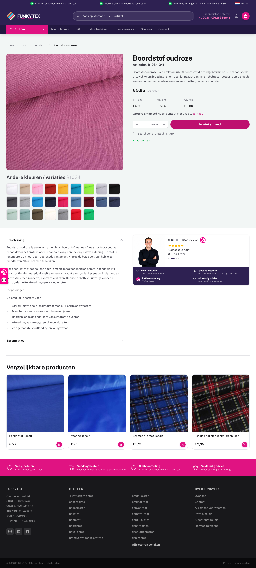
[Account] (236, 16)
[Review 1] (168, 258)
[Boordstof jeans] (76, 201)
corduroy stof (140, 519)
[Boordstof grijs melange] (24, 201)
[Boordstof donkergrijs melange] (63, 214)
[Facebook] (27, 531)
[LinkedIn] (18, 531)
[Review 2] (173, 258)
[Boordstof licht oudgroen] (12, 214)
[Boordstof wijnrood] (88, 201)
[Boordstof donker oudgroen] (24, 214)
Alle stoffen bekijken (146, 544)
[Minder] (137, 124)
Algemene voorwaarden (210, 507)
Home (10, 45)
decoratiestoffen (143, 531)
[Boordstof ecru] (50, 214)
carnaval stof (140, 513)
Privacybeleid (203, 513)
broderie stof (140, 495)
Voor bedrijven (99, 29)
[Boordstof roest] (50, 189)
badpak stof (77, 507)
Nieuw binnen (60, 29)
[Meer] (164, 124)
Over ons (146, 29)
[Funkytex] (23, 16)
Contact (163, 29)
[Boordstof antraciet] (12, 201)
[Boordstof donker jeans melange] (114, 201)
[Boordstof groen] (88, 214)
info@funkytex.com (19, 510)
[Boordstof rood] (76, 214)
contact (197, 113)
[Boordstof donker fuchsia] (63, 201)
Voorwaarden (242, 563)
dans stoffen (140, 525)
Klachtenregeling (206, 519)
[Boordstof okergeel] (63, 189)
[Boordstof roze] (37, 189)
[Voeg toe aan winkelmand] (59, 444)
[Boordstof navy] (50, 201)
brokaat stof (140, 501)
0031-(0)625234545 (19, 505)
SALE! (79, 29)
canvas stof (139, 507)
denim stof (139, 537)
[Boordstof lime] (88, 189)
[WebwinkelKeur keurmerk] (203, 240)
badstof (74, 513)
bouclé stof (76, 531)
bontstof (75, 519)
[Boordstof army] (37, 214)
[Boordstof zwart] (114, 189)
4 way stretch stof (81, 495)
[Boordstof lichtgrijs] (101, 189)
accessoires (77, 501)
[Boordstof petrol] (76, 189)
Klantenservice (124, 29)
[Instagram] (10, 531)
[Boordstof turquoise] (37, 201)
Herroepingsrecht (206, 525)
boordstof (40, 45)
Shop (24, 45)
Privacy (227, 563)
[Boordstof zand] (24, 189)
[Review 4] (178, 258)
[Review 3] (176, 258)
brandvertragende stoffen (86, 537)
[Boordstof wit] (12, 189)
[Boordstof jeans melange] (101, 201)
